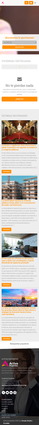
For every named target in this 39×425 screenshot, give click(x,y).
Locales (5, 408)
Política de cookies (9, 415)
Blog (3, 411)
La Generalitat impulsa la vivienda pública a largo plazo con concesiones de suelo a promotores (18, 202)
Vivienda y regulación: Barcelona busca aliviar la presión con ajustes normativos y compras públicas (19, 147)
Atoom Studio (26, 421)
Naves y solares (8, 404)
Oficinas (5, 406)
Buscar (20, 47)
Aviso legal (6, 417)
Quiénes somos (7, 402)
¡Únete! (20, 99)
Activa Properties (3, 2)
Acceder (6, 423)
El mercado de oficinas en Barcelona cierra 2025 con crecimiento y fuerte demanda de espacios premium (18, 260)
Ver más (6, 172)
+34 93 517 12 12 (9, 388)
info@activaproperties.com (14, 385)
